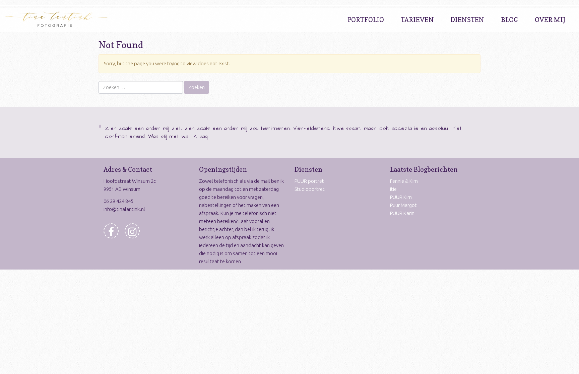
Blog (509, 19)
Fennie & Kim (404, 181)
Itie (393, 189)
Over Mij (550, 19)
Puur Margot (403, 205)
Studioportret (310, 189)
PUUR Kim (401, 197)
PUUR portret (309, 181)
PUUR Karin (402, 213)
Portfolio (365, 19)
